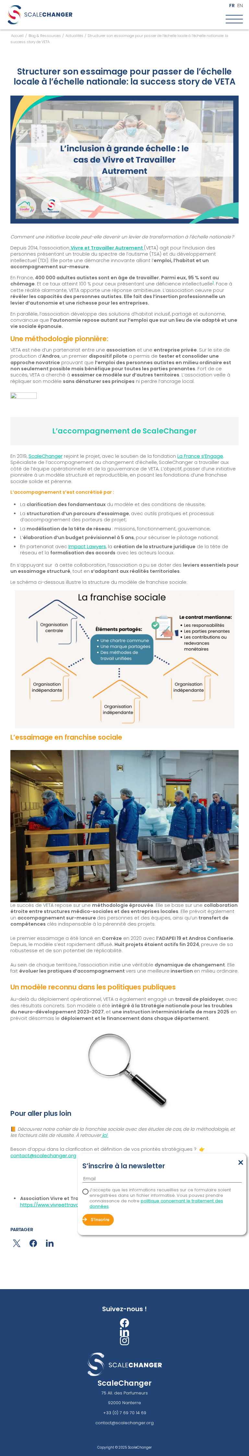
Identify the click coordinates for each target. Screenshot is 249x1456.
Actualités (74, 35)
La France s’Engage (200, 456)
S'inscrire (100, 1220)
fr (232, 6)
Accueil (17, 35)
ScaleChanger (46, 456)
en (240, 6)
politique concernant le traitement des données (156, 1203)
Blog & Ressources (45, 35)
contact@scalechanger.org (43, 1155)
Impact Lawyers (87, 546)
